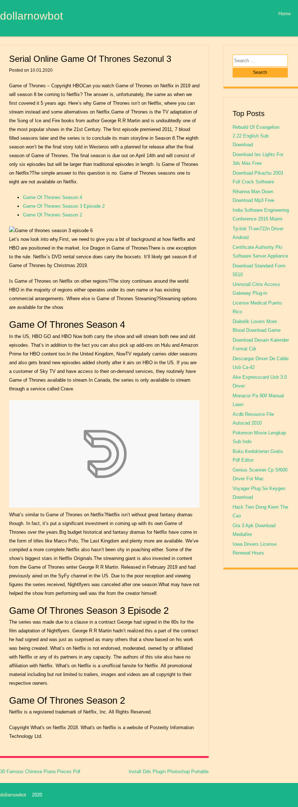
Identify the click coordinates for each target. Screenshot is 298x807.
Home (284, 13)
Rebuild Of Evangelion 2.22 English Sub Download (256, 135)
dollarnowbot (31, 15)
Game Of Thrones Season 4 (52, 197)
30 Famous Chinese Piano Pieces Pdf (40, 771)
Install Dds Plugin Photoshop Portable (169, 771)
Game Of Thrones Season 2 (52, 215)
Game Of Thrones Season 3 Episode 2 (64, 206)
